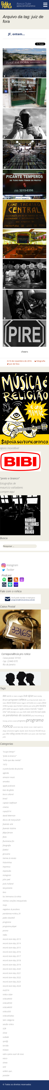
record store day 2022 (12, 977)
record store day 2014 (12, 943)
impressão (7, 871)
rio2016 (6, 990)
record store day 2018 (12, 960)
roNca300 (7, 1011)
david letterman (9, 815)
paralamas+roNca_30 (12, 913)
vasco (5, 1058)
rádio (5, 935)
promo (5, 930)
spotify (5, 1041)
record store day (18, 727)
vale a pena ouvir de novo (13, 1054)
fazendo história (9, 828)
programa (21, 720)
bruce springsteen (10, 699)
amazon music (9, 777)
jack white (32, 706)
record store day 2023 (12, 981)
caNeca (22, 699)
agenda (6, 773)
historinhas (7, 862)
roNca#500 (7, 1003)
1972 (5, 764)
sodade (6, 1037)
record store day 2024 (12, 986)
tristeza (5, 1050)
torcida (5, 1045)
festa (5, 837)
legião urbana (24, 709)
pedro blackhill (9, 917)
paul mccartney (36, 716)
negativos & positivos (11, 909)
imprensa (6, 866)
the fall (38, 731)
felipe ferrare (8, 832)
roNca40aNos (8, 1015)
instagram (7, 875)
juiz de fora (14, 364)
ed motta (30, 703)
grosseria (6, 854)
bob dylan (28, 695)
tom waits (31, 734)
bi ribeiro (15, 696)
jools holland (8, 883)
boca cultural (8, 794)
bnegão (20, 696)
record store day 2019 (12, 964)
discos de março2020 (11, 820)
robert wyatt (37, 727)
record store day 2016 (12, 952)
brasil (5, 798)
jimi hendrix (41, 705)
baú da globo (8, 790)
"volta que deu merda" (12, 760)
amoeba (6, 781)
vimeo (5, 1062)
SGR (4, 1028)
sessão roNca (8, 1024)
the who (24, 733)
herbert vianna (22, 706)
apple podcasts (9, 785)
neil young (11, 712)
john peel (6, 709)
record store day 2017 (12, 956)
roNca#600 (7, 1007)
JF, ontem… (16, 34)
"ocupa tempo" (9, 751)
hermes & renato (9, 858)
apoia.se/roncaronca (26, 6)
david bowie (11, 702)
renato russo (28, 727)
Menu (45, 5)
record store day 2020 (12, 969)
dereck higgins (21, 703)
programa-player (9, 926)
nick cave (19, 712)
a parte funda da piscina (13, 768)
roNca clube (7, 994)
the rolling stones (13, 733)
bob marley (38, 696)
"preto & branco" (9, 756)
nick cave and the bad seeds (34, 712)
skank (26, 731)
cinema (6, 807)
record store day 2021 (12, 973)
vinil (4, 1067)
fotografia (40, 361)
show (5, 1032)
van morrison (41, 734)
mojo (5, 905)
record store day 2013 (12, 939)
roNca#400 (7, 998)
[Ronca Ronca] (6, 5)
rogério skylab (19, 731)
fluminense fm (8, 841)
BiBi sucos (7, 695)
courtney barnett (32, 700)
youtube (6, 1075)
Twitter (10, 570)
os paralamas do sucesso (17, 715)
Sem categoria (8, 1020)
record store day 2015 (12, 947)
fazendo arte (8, 824)
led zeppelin (15, 709)
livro (4, 892)
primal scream (12, 721)
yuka (4, 737)
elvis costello (38, 703)
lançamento (7, 888)
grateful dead (12, 706)
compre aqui (7, 491)
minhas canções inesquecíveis (15, 900)
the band (32, 731)
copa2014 (7, 811)
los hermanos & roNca (12, 896)
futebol (5, 849)
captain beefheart (10, 802)
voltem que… (8, 1071)
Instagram (12, 565)
